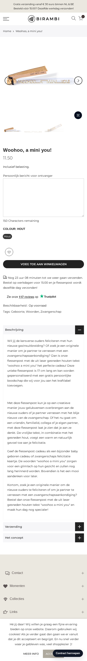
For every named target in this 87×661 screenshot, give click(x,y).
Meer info (31, 653)
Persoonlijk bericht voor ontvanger (28, 176)
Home (7, 31)
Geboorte (17, 311)
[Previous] (9, 80)
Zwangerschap (50, 311)
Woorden (32, 311)
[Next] (78, 80)
